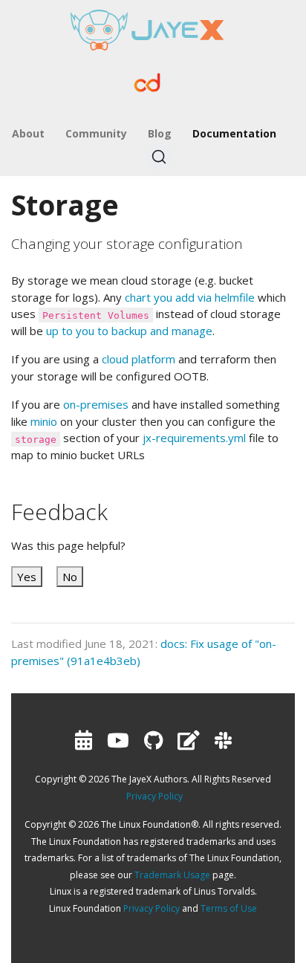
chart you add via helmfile (190, 297)
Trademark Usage (172, 875)
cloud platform (138, 358)
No (69, 576)
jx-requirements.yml (194, 437)
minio (43, 421)
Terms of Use (229, 908)
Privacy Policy (154, 796)
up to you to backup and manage (129, 330)
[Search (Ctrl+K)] (159, 156)
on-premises (95, 404)
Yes (26, 576)
